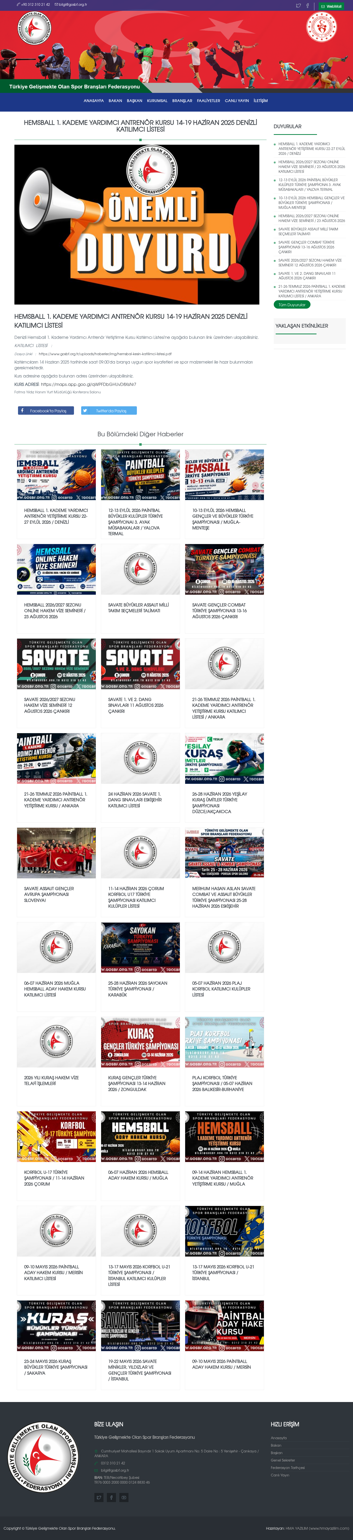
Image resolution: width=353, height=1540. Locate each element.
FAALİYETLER (208, 100)
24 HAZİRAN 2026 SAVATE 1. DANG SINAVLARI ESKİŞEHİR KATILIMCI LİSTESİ (135, 800)
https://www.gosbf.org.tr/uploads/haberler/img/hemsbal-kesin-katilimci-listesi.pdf (105, 353)
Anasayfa (279, 1437)
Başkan (277, 1452)
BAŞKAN (134, 100)
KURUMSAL (157, 100)
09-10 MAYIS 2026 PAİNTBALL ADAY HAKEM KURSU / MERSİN (221, 1364)
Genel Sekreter (283, 1460)
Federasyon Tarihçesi (288, 1467)
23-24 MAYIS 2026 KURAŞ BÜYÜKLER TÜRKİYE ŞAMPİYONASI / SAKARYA (55, 1367)
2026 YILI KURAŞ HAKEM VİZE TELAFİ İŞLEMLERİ (51, 1080)
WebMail (333, 6)
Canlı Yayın (280, 1475)
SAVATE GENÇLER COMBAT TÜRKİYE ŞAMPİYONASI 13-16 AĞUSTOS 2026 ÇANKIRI (307, 247)
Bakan (276, 1445)
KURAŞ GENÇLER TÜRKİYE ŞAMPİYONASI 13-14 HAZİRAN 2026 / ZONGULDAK (136, 1083)
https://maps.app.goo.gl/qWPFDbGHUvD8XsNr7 (88, 384)
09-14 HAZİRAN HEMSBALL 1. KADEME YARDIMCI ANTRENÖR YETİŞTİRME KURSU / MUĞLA (222, 1178)
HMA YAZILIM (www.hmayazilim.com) (317, 1528)
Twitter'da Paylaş (111, 410)
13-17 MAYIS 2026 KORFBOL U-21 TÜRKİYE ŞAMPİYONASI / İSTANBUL (223, 1272)
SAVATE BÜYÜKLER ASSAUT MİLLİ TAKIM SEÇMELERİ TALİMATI (308, 231)
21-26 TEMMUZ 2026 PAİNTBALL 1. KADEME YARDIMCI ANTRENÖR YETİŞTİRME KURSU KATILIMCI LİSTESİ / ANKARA (312, 291)
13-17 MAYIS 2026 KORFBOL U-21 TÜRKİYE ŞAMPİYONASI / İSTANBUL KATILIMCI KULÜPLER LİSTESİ (139, 1275)
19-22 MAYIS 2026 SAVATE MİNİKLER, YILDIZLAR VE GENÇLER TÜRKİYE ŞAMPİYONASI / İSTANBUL (139, 1370)
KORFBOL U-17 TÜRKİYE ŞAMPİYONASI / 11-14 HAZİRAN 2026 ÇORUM (54, 1178)
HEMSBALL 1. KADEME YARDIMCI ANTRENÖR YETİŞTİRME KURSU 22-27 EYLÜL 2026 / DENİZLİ (312, 148)
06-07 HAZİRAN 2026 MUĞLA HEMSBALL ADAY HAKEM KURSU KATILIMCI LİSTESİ (55, 989)
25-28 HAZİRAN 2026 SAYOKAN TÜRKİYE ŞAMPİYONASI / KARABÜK (137, 989)
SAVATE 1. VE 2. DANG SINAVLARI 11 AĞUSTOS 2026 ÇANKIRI (307, 276)
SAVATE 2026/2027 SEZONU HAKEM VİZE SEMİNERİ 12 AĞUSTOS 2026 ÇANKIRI (310, 262)
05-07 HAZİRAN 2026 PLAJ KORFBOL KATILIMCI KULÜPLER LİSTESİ (221, 989)
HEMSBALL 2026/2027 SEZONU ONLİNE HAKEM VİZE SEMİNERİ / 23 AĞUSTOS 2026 (312, 218)
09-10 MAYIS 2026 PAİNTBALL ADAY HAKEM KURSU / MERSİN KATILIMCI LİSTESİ (53, 1272)
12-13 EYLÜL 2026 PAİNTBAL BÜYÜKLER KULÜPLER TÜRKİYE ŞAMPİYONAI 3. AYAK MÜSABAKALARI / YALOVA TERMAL (310, 184)
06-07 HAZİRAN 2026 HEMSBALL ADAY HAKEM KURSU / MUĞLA (138, 1175)
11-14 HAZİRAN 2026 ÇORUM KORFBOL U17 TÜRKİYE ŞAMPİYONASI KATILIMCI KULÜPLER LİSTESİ (136, 897)
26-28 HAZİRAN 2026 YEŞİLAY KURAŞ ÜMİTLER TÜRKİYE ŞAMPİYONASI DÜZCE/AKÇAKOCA (219, 802)
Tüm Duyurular (292, 304)
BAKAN (115, 100)
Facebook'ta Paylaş (48, 410)
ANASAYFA (94, 100)
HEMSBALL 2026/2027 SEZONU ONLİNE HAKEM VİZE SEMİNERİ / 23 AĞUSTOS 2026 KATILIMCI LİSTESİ (312, 166)
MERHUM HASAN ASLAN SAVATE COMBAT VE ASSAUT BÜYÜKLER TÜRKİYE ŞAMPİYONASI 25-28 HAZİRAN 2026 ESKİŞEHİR (224, 897)
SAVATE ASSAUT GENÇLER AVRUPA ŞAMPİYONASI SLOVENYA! (49, 894)
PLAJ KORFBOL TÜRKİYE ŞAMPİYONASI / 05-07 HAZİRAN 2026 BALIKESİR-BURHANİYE (222, 1083)
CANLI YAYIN (237, 100)
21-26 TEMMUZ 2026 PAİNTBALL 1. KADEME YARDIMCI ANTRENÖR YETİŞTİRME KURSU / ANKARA (55, 800)
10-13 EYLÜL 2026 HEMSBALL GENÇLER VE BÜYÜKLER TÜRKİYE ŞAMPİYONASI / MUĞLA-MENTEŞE (312, 202)
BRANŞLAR (182, 100)
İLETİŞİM (261, 100)
